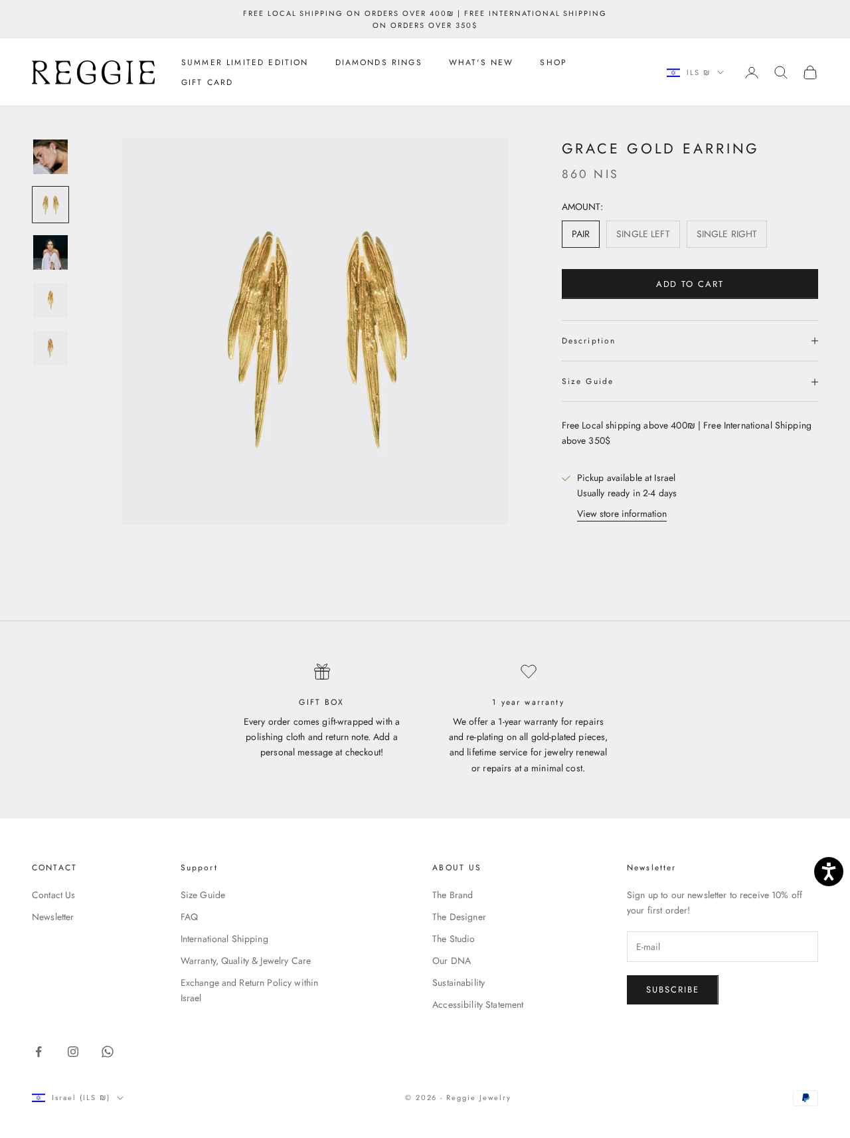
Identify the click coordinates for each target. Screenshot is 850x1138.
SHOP (553, 62)
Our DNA (451, 960)
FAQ (189, 916)
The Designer (459, 916)
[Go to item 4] (50, 300)
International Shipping (224, 938)
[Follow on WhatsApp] (107, 1051)
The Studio (453, 938)
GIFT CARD (207, 82)
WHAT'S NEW (481, 62)
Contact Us (53, 894)
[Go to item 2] (50, 204)
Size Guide (203, 894)
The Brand (452, 894)
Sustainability (458, 982)
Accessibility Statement (477, 1004)
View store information (622, 513)
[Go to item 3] (50, 252)
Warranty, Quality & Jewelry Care (246, 960)
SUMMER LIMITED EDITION (245, 62)
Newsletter (53, 916)
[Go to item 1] (50, 156)
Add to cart (690, 284)
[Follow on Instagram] (73, 1051)
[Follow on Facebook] (38, 1051)
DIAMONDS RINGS (378, 62)
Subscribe (672, 989)
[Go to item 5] (50, 348)
